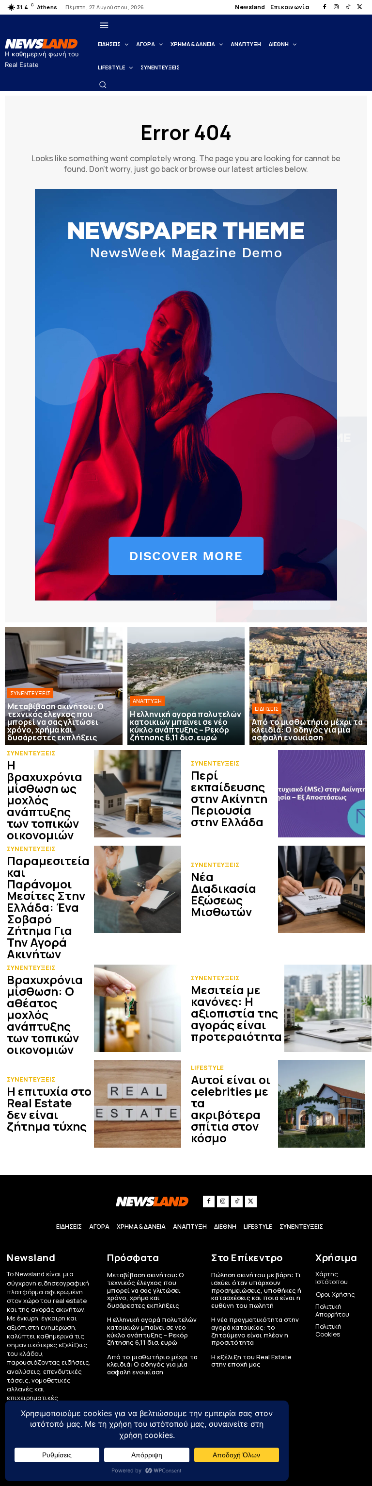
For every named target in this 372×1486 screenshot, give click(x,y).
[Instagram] (336, 7)
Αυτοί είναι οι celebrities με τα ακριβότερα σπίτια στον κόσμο (231, 1108)
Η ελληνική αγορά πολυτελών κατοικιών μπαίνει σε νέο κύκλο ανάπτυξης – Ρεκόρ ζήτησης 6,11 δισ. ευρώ (152, 1331)
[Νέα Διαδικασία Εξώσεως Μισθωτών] (321, 889)
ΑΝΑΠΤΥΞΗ (147, 700)
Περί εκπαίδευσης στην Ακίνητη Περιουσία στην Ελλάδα (229, 798)
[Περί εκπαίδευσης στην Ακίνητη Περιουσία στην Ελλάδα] (321, 793)
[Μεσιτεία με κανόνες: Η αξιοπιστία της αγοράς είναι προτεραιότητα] (328, 1008)
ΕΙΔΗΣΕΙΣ (267, 708)
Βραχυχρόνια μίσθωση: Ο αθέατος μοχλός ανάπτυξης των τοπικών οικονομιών (45, 1014)
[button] (103, 84)
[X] (359, 7)
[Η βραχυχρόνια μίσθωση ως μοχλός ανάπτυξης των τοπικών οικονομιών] (137, 793)
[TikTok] (348, 7)
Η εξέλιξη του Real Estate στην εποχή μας (251, 1360)
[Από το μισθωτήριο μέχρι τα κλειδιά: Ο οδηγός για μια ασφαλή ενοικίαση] (308, 686)
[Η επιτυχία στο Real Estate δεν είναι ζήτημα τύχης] (137, 1104)
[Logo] (42, 44)
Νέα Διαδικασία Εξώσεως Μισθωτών (223, 893)
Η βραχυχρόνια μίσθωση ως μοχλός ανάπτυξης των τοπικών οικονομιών (44, 800)
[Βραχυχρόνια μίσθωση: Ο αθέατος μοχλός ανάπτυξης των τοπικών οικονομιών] (137, 1008)
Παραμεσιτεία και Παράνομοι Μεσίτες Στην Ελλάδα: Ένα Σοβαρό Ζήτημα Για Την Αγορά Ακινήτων (48, 907)
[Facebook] (324, 7)
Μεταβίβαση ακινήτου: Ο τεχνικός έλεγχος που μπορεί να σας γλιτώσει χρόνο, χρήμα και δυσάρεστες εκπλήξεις (145, 1289)
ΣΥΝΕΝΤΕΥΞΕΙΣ (30, 693)
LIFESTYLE (207, 1068)
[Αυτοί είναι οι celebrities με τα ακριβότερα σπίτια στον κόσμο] (321, 1104)
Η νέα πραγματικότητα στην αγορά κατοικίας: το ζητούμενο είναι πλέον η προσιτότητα (255, 1331)
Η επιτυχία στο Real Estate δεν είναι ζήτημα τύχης (49, 1108)
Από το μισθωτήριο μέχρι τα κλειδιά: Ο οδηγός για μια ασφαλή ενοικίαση (152, 1364)
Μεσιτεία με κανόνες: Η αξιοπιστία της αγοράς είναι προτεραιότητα (236, 1013)
